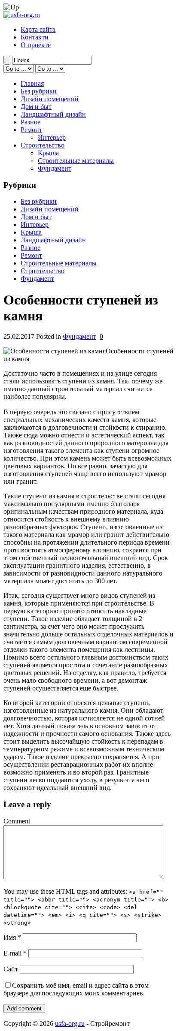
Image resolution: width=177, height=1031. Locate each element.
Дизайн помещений (50, 98)
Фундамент (54, 168)
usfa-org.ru (70, 1023)
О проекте (36, 44)
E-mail (15, 953)
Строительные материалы (76, 160)
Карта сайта (38, 29)
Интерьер (52, 137)
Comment (16, 821)
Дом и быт (36, 106)
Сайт (10, 969)
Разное (30, 122)
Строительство (42, 145)
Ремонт (31, 129)
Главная (32, 83)
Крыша (48, 153)
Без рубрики (39, 91)
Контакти (35, 37)
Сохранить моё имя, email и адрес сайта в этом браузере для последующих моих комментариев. (76, 989)
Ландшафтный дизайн (53, 114)
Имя (12, 937)
